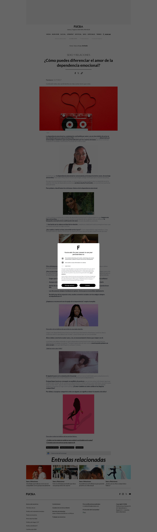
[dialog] (78, 266)
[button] (78, 266)
